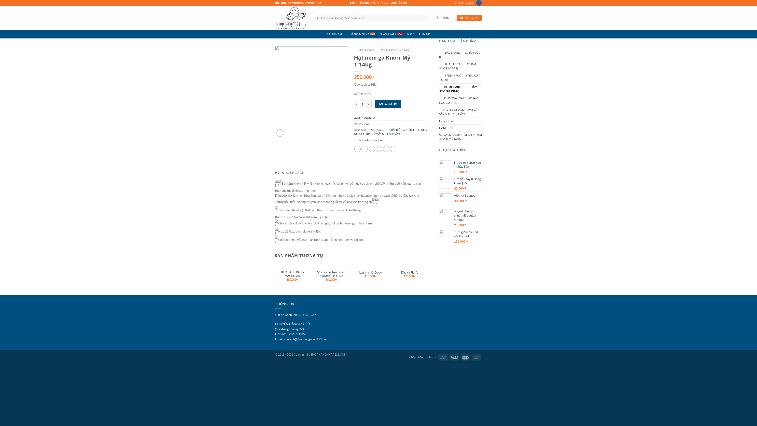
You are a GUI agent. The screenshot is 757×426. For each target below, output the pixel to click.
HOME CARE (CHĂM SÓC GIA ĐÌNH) (458, 89)
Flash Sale (388, 34)
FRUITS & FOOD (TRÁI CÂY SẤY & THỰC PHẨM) (459, 112)
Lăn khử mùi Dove (370, 272)
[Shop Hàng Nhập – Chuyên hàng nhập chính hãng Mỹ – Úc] (291, 18)
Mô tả (279, 172)
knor (376, 140)
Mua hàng (388, 104)
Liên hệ (424, 34)
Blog (411, 34)
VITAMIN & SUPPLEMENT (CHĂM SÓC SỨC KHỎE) (460, 137)
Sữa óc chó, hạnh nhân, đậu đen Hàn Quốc (331, 273)
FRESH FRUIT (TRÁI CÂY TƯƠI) (459, 77)
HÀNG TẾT (446, 128)
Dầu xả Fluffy (409, 272)
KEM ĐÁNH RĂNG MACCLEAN (292, 273)
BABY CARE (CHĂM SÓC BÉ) (459, 55)
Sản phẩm (334, 34)
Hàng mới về (359, 34)
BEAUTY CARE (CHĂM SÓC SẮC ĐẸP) (457, 66)
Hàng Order (446, 121)
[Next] (427, 276)
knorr (383, 140)
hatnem (369, 140)
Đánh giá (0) (294, 172)
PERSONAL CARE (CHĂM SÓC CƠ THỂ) (458, 100)
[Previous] (275, 276)
